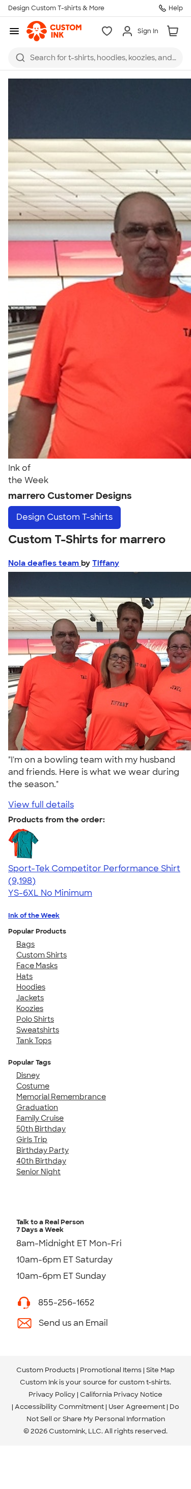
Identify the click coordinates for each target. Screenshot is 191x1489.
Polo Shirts (35, 1019)
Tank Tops (33, 1040)
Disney (28, 1075)
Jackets (30, 997)
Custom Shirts (41, 955)
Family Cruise (40, 1118)
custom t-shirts (144, 1382)
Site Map (160, 1370)
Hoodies (30, 987)
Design (64, 517)
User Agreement (136, 1406)
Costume (32, 1086)
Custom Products (45, 1370)
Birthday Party (42, 1150)
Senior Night (38, 1171)
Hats (24, 976)
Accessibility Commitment (59, 1406)
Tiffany (105, 563)
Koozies (29, 1008)
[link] (53, 31)
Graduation (37, 1107)
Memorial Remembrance (61, 1096)
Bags (25, 944)
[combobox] (95, 57)
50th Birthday (41, 1128)
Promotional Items (111, 1370)
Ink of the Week (34, 915)
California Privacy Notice (121, 1394)
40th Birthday (41, 1161)
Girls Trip (31, 1139)
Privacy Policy (52, 1394)
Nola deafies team (44, 563)
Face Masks (37, 965)
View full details (41, 804)
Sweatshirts (37, 1029)
